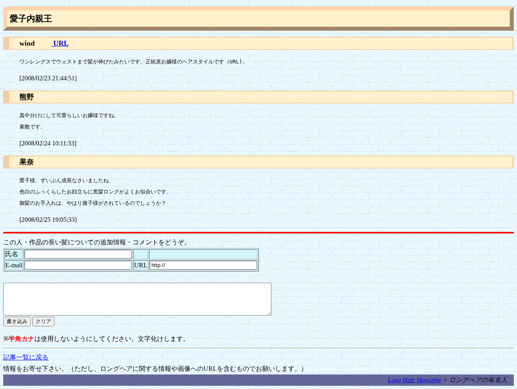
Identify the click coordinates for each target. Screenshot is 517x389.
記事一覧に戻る (25, 357)
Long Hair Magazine (414, 379)
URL (60, 43)
